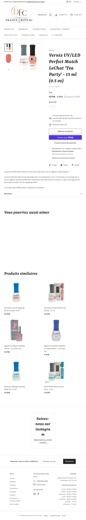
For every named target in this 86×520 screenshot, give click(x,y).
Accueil (51, 50)
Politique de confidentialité (15, 499)
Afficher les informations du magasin (63, 158)
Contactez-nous (55, 515)
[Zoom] (28, 57)
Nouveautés (11, 35)
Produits (9, 29)
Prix (50, 92)
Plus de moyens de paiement (65, 143)
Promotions (39, 29)
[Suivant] (8, 69)
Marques (24, 29)
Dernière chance (60, 29)
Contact (43, 35)
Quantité (52, 102)
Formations (28, 35)
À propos (57, 35)
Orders (46, 515)
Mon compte (14, 504)
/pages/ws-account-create (35, 2)
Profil (63, 515)
